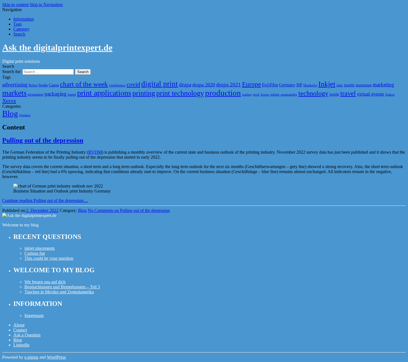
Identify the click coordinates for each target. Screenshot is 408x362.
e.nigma (31, 357)
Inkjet (326, 84)
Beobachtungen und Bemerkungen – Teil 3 (62, 286)
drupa (185, 85)
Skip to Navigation (46, 4)
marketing (383, 85)
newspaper (36, 94)
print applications (104, 93)
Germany (287, 85)
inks (339, 85)
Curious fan (34, 253)
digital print (159, 84)
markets (14, 93)
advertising (14, 84)
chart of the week (84, 84)
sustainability (289, 94)
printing (143, 93)
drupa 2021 (228, 85)
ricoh (256, 94)
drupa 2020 (203, 85)
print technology (180, 93)
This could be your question (48, 258)
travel (348, 93)
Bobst (33, 85)
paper (72, 94)
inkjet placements (39, 248)
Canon (54, 85)
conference (117, 85)
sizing (274, 94)
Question (25, 115)
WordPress (56, 357)
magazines (364, 85)
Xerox (9, 101)
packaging (56, 94)
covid (133, 84)
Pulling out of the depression (42, 140)
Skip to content (15, 4)
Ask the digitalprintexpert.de (57, 48)
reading (247, 94)
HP (299, 85)
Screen (265, 94)
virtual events (370, 94)
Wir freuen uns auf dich (45, 281)
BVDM (95, 152)
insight (349, 85)
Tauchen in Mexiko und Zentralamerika (59, 291)
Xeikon (390, 94)
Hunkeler (310, 85)
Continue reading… (45, 200)
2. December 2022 (42, 210)
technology (313, 93)
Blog (10, 113)
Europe (251, 84)
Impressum (34, 315)
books (43, 85)
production (223, 92)
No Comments (129, 210)
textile (334, 94)
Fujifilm (270, 85)
